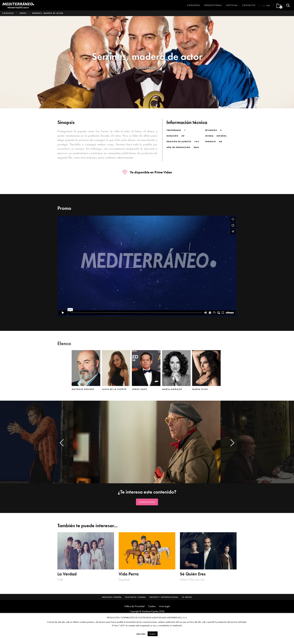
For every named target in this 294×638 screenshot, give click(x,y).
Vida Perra (129, 574)
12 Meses (187, 597)
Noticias (232, 5)
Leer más (140, 633)
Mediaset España (112, 597)
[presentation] (62, 443)
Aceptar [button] (152, 633)
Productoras (213, 5)
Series (23, 13)
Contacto (248, 5)
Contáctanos (147, 502)
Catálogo (193, 5)
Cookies (152, 606)
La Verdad (67, 574)
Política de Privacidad (134, 606)
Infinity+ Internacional (163, 597)
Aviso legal (164, 606)
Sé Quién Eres (192, 574)
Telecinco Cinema (135, 597)
